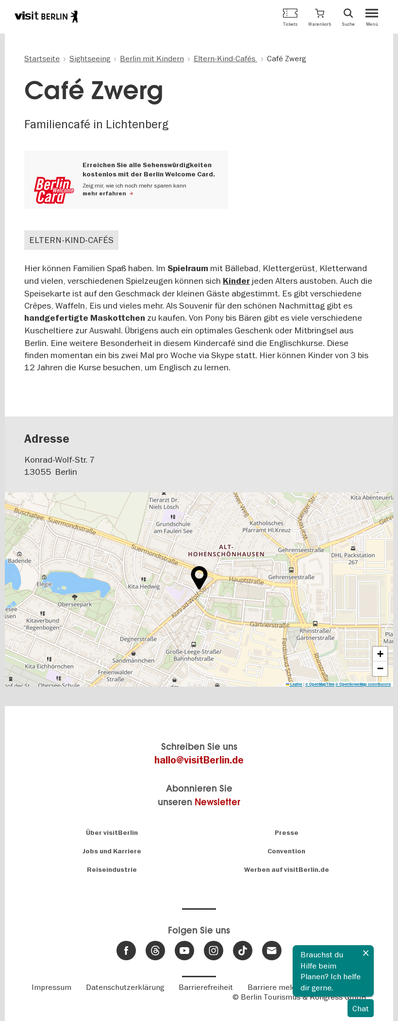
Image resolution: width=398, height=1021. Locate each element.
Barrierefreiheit (206, 987)
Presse (286, 833)
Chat (360, 1008)
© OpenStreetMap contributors (363, 684)
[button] (320, 16)
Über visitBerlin (112, 833)
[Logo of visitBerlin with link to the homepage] (46, 16)
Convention (286, 851)
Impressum (51, 987)
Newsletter (217, 802)
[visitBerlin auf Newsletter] (272, 950)
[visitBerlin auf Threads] (155, 950)
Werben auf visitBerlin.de (286, 869)
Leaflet (295, 684)
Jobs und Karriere (112, 851)
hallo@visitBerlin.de (199, 760)
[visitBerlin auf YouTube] (184, 950)
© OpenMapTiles (319, 684)
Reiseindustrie (112, 869)
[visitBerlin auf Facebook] (126, 950)
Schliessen (366, 953)
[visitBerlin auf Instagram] (213, 950)
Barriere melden (276, 987)
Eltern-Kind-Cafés (71, 239)
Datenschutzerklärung (125, 987)
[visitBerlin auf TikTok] (242, 950)
